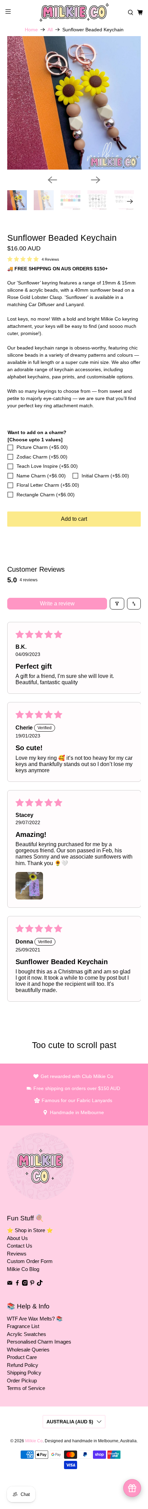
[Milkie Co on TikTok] (40, 1284)
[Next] (96, 180)
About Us (17, 1238)
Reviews (17, 1254)
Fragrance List (23, 1326)
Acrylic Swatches (26, 1334)
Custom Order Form (30, 1261)
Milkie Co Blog (23, 1269)
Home (31, 29)
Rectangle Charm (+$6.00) (46, 494)
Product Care (22, 1357)
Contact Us (19, 1246)
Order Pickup (22, 1380)
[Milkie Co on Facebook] (17, 1284)
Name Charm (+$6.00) (41, 475)
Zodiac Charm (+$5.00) (42, 457)
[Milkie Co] (74, 12)
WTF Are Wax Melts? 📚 (35, 1319)
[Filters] (117, 604)
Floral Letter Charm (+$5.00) (48, 485)
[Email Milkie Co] (10, 1284)
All (50, 29)
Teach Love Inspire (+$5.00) (47, 466)
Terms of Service (26, 1388)
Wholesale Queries (28, 1349)
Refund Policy (22, 1365)
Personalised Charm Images (39, 1342)
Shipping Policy (24, 1373)
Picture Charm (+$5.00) (42, 447)
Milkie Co (34, 1440)
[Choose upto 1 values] (35, 439)
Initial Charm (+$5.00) (105, 475)
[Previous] (52, 180)
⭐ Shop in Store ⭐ (30, 1230)
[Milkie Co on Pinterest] (32, 1284)
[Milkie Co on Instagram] (25, 1284)
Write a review (57, 603)
